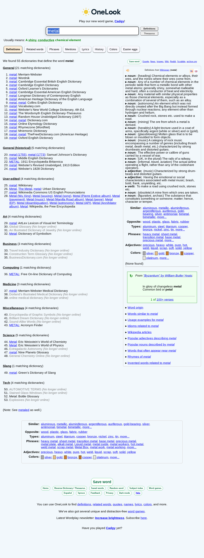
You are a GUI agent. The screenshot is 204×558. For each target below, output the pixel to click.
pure (178, 245)
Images (160, 61)
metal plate (48, 444)
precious (149, 245)
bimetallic (149, 217)
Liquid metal (82, 444)
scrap (163, 248)
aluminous (150, 208)
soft (171, 248)
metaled (23, 410)
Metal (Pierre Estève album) (92, 196)
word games (136, 511)
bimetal (184, 214)
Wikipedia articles (140, 332)
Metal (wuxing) (43, 196)
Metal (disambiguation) (32, 203)
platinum (152, 258)
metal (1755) (17, 154)
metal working (115, 447)
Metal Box (81, 447)
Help (138, 493)
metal (13, 74)
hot (185, 245)
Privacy (109, 493)
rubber (184, 221)
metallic (164, 208)
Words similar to (143, 313)
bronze (147, 229)
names (128, 504)
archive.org (192, 61)
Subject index (136, 488)
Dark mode (124, 493)
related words (102, 504)
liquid (154, 248)
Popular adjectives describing (152, 338)
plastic (156, 221)
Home (45, 488)
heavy (160, 245)
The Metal (25, 189)
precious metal (153, 240)
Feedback (95, 493)
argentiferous (152, 211)
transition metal (153, 237)
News (152, 61)
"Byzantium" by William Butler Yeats (167, 275)
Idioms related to (143, 326)
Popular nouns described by (151, 344)
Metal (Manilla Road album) (65, 199)
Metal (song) (62, 196)
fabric (175, 221)
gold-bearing (132, 424)
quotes (117, 504)
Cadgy (119, 21)
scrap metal (65, 447)
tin (172, 229)
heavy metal (151, 234)
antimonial (170, 214)
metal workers (119, 444)
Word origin (135, 307)
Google (145, 61)
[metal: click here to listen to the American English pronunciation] (128, 71)
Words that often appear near (152, 350)
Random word (117, 488)
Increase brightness (109, 518)
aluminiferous (180, 208)
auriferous (169, 211)
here (144, 518)
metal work (97, 447)
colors (147, 504)
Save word (134, 61)
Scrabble (181, 61)
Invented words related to (149, 363)
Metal (13, 189)
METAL (14, 161)
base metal (172, 237)
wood (146, 221)
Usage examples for (146, 320)
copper (183, 226)
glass (166, 221)
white (169, 245)
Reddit (173, 61)
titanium (171, 226)
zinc (166, 229)
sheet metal (169, 234)
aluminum (149, 226)
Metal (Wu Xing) (20, 196)
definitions (84, 504)
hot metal (137, 444)
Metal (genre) (94, 199)
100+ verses (165, 299)
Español (68, 493)
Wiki (167, 61)
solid (178, 248)
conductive (46, 40)
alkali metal (65, 444)
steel (161, 226)
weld (146, 248)
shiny (32, 40)
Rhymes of (139, 356)
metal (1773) (36, 154)
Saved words (97, 488)
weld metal (48, 447)
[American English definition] (191, 71)
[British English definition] (196, 71)
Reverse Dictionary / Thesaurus (69, 488)
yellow (187, 248)
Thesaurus (149, 33)
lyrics (138, 504)
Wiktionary (165, 70)
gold (161, 253)
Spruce (81, 493)
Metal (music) (35, 199)
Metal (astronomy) (62, 203)
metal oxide (100, 444)
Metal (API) (83, 203)
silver (158, 214)
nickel (158, 229)
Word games (155, 488)
